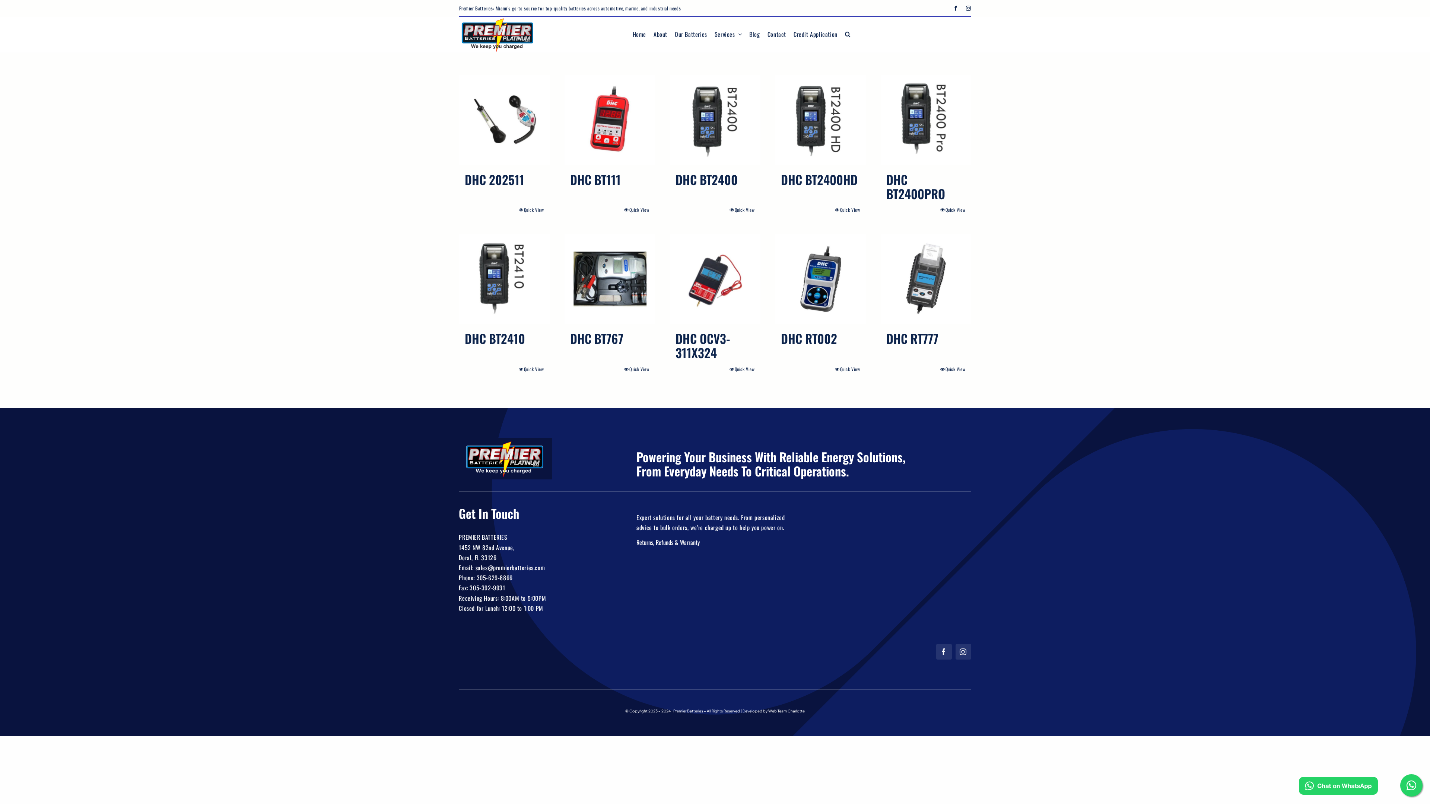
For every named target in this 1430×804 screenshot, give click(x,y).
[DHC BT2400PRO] (926, 120)
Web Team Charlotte (786, 711)
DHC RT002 (809, 338)
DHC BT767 (596, 338)
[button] (848, 34)
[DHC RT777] (926, 279)
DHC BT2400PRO (915, 186)
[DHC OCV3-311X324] (715, 279)
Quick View (534, 210)
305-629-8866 (495, 577)
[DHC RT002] (820, 279)
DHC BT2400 (707, 179)
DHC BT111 (595, 179)
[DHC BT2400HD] (820, 120)
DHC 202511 (494, 179)
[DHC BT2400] (715, 120)
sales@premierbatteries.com (510, 567)
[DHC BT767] (610, 279)
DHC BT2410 (495, 338)
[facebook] (956, 8)
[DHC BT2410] (504, 279)
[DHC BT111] (610, 120)
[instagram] (968, 8)
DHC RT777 (912, 338)
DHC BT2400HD (819, 179)
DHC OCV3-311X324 (703, 345)
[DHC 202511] (504, 120)
